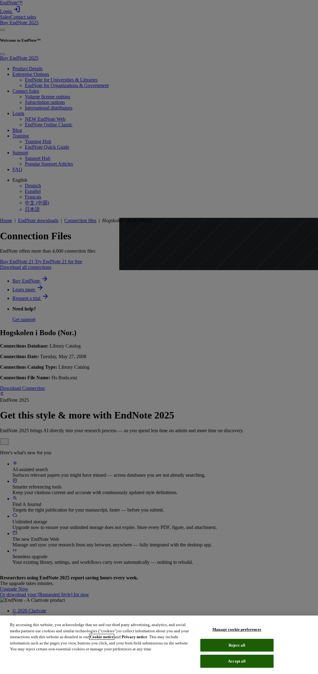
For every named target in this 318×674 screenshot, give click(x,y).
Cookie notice (102, 636)
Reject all (237, 645)
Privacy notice (134, 636)
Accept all (237, 661)
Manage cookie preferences (236, 629)
